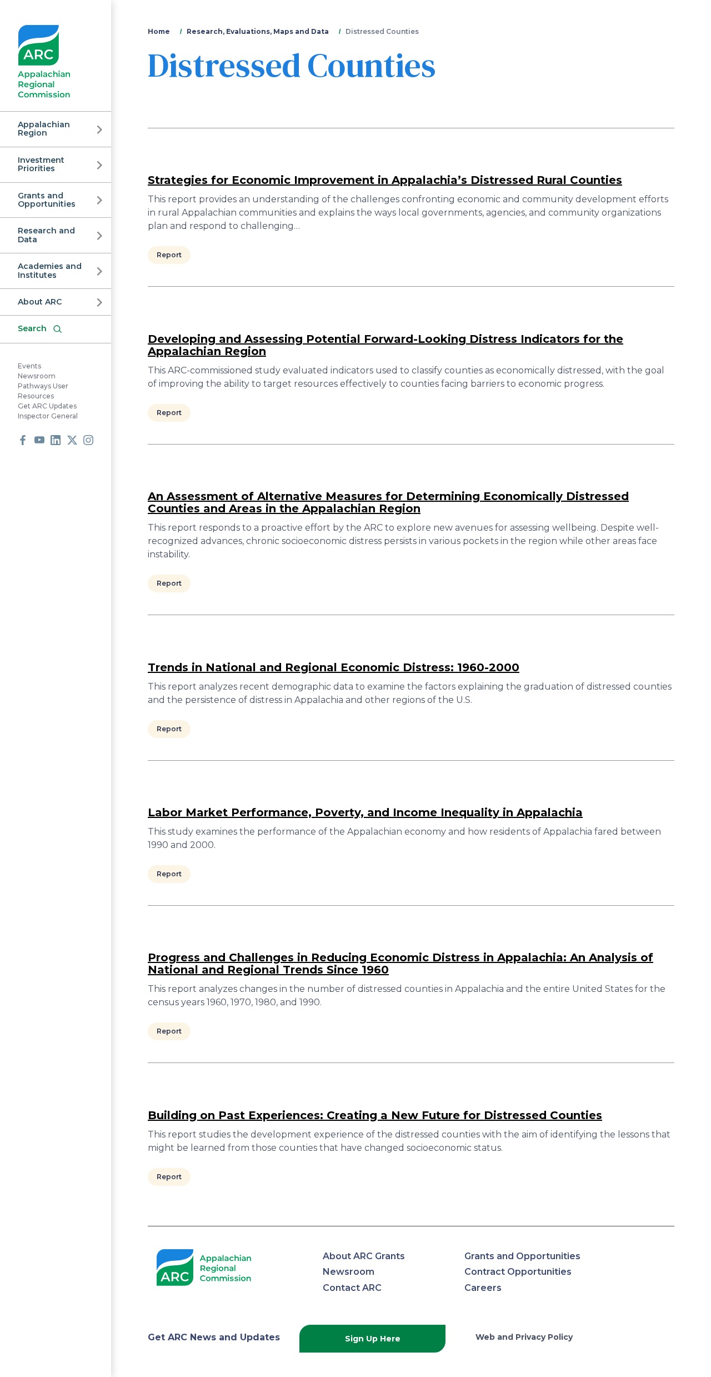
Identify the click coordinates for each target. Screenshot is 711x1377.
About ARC (40, 302)
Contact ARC (352, 1288)
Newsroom (37, 376)
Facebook (23, 440)
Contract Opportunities (518, 1271)
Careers (483, 1288)
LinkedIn (56, 440)
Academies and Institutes (50, 270)
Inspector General (48, 416)
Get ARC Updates (47, 406)
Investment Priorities (41, 164)
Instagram (88, 440)
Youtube (39, 440)
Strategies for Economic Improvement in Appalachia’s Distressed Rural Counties (385, 180)
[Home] (44, 61)
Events (29, 366)
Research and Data (46, 235)
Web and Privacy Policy (524, 1337)
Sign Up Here (372, 1339)
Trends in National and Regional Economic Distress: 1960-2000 (333, 667)
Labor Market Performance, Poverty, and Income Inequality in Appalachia (365, 812)
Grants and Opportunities (47, 200)
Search (32, 328)
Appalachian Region (44, 128)
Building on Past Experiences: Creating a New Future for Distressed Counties (375, 1115)
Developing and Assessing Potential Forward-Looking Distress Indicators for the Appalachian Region (385, 345)
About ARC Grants (364, 1256)
